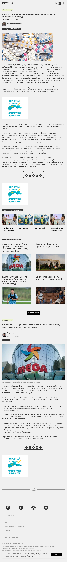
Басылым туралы (9, 515)
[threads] (33, 508)
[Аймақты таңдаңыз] (56, 3)
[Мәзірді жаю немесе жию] (64, 3)
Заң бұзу (11, 28)
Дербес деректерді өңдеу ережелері (14, 526)
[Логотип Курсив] (7, 3)
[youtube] (46, 508)
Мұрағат (7, 522)
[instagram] (8, 508)
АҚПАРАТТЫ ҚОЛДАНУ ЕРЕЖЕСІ (12, 533)
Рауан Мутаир (12, 333)
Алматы (5, 28)
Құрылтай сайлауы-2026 (11, 537)
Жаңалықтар (7, 10)
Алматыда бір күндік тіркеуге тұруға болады (48, 245)
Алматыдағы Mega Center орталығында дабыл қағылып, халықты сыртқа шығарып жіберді (15, 247)
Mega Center (6, 340)
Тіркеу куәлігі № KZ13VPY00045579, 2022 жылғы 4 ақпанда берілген (18, 548)
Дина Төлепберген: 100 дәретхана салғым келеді (49, 278)
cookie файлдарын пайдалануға (24, 556)
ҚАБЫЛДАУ (56, 554)
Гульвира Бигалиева (14, 23)
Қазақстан (18, 28)
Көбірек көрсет (33, 313)
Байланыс (7, 530)
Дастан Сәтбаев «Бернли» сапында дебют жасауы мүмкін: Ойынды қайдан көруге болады (15, 280)
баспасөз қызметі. (41, 82)
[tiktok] (21, 508)
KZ (60, 3)
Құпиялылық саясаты (11, 519)
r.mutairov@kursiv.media (14, 336)
